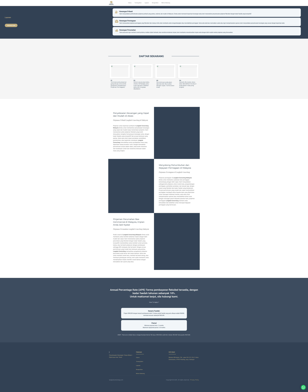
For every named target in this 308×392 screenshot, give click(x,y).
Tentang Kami (138, 3)
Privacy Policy (194, 380)
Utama (129, 3)
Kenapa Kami (155, 3)
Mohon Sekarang (166, 3)
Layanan (147, 3)
